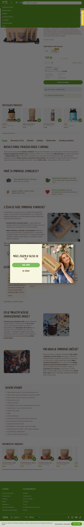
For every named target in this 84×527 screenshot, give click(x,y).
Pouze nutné (67, 524)
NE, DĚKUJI (26, 271)
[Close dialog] (71, 246)
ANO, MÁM (26, 265)
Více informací (59, 524)
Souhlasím (76, 524)
